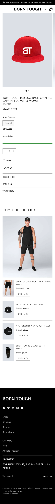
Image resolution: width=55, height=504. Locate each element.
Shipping (7, 421)
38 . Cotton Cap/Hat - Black (30, 304)
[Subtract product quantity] (13, 151)
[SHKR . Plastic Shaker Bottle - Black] (8, 352)
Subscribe (47, 476)
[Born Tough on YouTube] (22, 408)
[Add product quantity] (5, 151)
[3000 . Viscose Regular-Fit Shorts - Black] (8, 288)
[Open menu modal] (4, 9)
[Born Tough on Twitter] (8, 408)
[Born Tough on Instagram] (17, 408)
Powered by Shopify (10, 493)
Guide (9, 128)
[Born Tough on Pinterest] (13, 408)
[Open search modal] (45, 9)
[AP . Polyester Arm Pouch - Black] (8, 331)
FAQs (5, 416)
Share (9, 160)
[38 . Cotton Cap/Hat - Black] (8, 309)
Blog (5, 445)
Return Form (8, 432)
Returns (6, 427)
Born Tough (22, 488)
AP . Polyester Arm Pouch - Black (33, 326)
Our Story (7, 440)
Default (8, 123)
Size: (9, 117)
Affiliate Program (11, 450)
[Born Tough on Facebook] (4, 408)
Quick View (23, 294)
